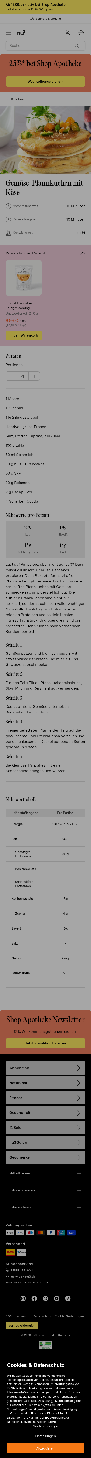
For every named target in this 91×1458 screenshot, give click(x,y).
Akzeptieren (45, 1448)
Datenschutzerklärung (37, 1401)
